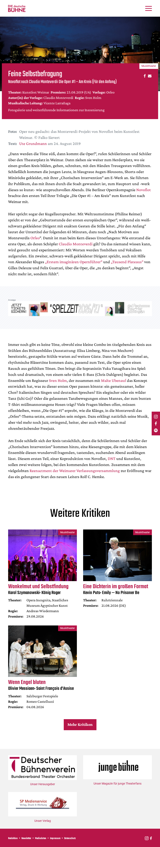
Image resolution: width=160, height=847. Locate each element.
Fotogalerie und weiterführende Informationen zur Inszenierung (56, 110)
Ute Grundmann (33, 143)
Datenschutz (70, 838)
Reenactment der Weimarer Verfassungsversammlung (75, 470)
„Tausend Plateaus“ (127, 261)
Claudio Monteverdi (75, 244)
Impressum (55, 838)
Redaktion (13, 838)
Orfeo (35, 237)
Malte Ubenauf (113, 380)
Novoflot (143, 189)
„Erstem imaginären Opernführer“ (73, 261)
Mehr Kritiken (80, 724)
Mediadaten (40, 838)
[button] (144, 75)
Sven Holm (58, 380)
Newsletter (26, 838)
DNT (111, 458)
